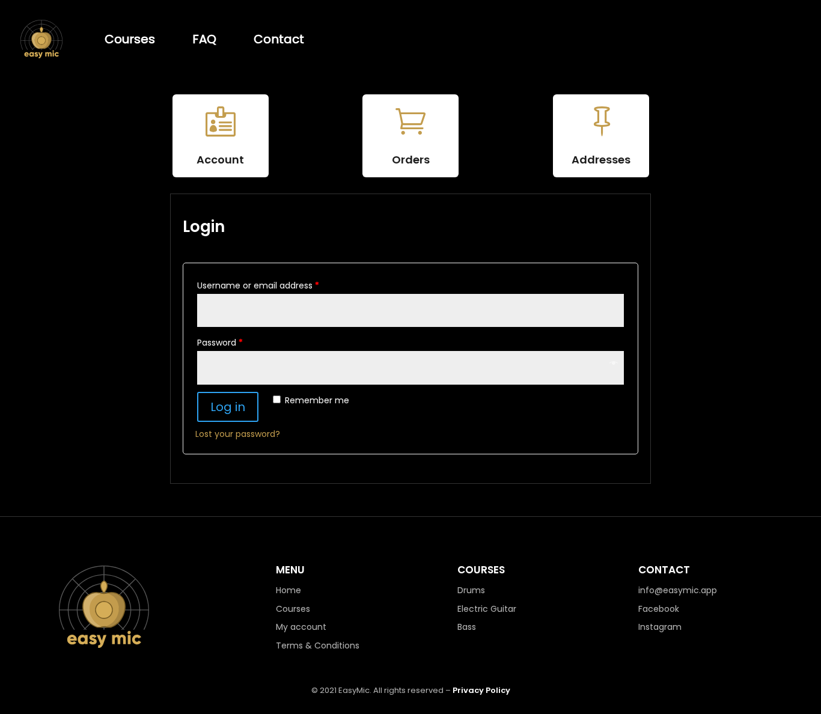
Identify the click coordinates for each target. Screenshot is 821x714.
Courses (130, 39)
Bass (466, 627)
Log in (227, 406)
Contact (279, 39)
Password (220, 343)
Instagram (660, 627)
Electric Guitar (486, 609)
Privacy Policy (481, 690)
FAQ (204, 39)
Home (288, 590)
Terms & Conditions (317, 645)
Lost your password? (237, 434)
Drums (471, 590)
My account (301, 627)
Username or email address (258, 285)
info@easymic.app (677, 590)
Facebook (658, 609)
